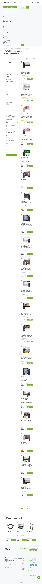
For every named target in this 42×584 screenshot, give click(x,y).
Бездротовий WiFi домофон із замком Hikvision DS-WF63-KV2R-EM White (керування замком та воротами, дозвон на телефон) (26, 422)
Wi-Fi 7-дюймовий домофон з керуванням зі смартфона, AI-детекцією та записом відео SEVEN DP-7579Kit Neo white (26, 115)
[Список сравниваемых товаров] (35, 7)
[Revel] (6, 2)
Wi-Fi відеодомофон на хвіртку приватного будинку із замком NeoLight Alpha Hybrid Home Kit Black (27, 378)
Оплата (14, 2)
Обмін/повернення (26, 2)
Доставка (20, 2)
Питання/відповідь (23, 569)
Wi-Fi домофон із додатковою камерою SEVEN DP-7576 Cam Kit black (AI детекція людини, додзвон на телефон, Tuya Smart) (26, 356)
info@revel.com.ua (33, 570)
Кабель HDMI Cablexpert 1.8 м (9, 532)
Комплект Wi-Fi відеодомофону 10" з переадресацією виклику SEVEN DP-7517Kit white (26, 444)
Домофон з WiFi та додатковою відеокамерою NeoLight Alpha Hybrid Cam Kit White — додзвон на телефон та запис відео (26, 203)
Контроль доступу (17, 562)
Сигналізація (16, 563)
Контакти (37, 2)
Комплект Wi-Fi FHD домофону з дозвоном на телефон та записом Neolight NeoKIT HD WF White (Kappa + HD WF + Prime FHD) (26, 334)
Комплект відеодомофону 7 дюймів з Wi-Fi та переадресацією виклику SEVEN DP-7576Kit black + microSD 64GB (26, 488)
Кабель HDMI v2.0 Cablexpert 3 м (30, 532)
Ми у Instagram (9, 567)
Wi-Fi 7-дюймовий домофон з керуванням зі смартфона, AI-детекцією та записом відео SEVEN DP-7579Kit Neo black (26, 312)
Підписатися (33, 550)
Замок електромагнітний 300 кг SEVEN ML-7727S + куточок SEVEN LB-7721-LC (20, 533)
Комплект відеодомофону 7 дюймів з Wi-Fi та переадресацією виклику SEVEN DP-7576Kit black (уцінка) (26, 71)
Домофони (16, 560)
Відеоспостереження (18, 558)
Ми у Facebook (9, 564)
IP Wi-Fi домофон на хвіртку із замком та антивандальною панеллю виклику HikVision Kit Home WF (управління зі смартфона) (26, 466)
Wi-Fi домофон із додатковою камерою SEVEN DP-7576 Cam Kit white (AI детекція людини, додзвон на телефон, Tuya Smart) (26, 93)
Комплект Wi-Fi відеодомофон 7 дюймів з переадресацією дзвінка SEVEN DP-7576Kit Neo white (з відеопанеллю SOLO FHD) (27, 137)
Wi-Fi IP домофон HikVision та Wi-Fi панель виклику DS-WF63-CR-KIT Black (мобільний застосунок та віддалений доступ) (26, 247)
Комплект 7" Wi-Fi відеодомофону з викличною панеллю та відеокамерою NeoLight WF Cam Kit (26, 159)
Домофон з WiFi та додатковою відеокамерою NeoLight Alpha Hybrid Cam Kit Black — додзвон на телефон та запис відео (26, 225)
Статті (32, 2)
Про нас (10, 2)
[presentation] (6, 532)
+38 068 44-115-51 (33, 559)
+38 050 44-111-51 (33, 558)
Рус (7, 15)
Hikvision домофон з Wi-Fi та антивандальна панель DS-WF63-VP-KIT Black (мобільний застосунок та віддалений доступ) (26, 291)
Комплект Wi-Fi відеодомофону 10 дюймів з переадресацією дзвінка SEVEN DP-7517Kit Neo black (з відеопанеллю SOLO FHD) (26, 181)
